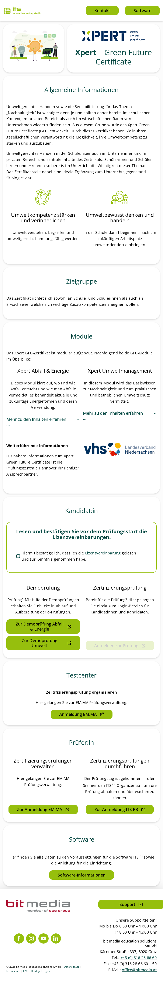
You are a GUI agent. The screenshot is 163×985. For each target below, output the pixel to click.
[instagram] (31, 938)
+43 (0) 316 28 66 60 (139, 957)
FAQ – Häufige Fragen (36, 971)
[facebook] (19, 938)
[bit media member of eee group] (38, 901)
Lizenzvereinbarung (103, 553)
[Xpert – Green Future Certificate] (113, 32)
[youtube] (43, 938)
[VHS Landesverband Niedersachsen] (120, 444)
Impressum (13, 971)
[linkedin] (56, 938)
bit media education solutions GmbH (130, 943)
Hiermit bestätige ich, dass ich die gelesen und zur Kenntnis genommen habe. (78, 556)
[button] (43, 422)
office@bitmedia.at (139, 969)
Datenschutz (71, 967)
